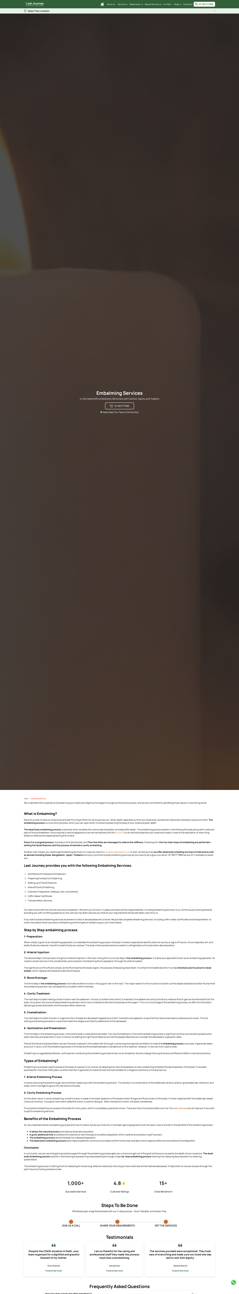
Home (26, 798)
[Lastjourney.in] (102, 4)
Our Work (167, 4)
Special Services (152, 4)
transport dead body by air (117, 851)
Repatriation (135, 4)
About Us (111, 4)
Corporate (187, 4)
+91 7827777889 (205, 4)
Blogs (176, 4)
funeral (119, 832)
